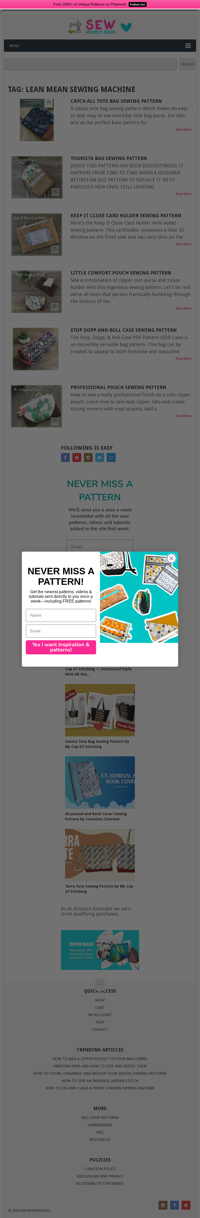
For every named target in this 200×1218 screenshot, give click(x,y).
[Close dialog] (171, 558)
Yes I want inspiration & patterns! (61, 647)
